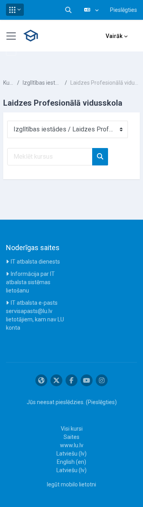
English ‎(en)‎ (71, 462)
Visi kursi (72, 428)
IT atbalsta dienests (35, 261)
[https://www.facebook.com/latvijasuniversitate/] (71, 380)
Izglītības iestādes (42, 83)
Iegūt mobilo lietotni (71, 484)
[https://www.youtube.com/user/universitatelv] (87, 380)
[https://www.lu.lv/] (41, 380)
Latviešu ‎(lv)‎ (71, 453)
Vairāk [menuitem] (114, 36)
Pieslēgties (123, 10)
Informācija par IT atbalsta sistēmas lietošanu (30, 282)
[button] (15, 10)
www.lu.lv (71, 445)
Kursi (8, 83)
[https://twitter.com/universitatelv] (56, 380)
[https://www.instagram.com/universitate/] (102, 380)
